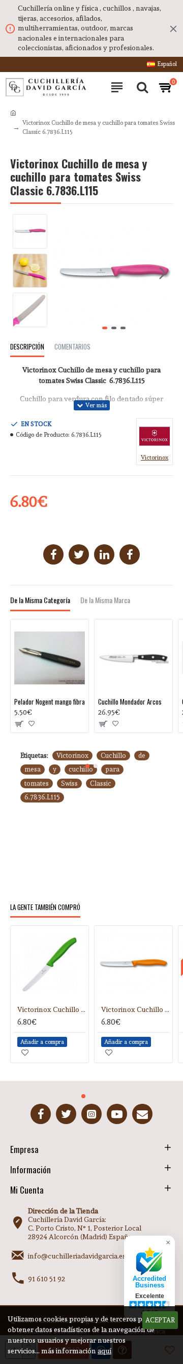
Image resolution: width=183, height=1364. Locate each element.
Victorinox (72, 755)
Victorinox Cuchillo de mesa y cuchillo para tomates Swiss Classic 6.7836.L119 (135, 1009)
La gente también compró (45, 907)
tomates (36, 783)
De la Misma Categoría (40, 600)
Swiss (69, 783)
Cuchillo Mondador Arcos (130, 701)
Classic (100, 783)
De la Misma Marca (105, 600)
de (141, 755)
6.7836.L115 (42, 797)
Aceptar (160, 1320)
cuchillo (81, 769)
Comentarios (72, 347)
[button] (65, 273)
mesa (32, 769)
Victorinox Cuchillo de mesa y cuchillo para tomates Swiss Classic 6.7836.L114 (51, 1009)
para (112, 769)
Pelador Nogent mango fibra (49, 701)
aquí (104, 1351)
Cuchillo (113, 755)
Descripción (27, 347)
